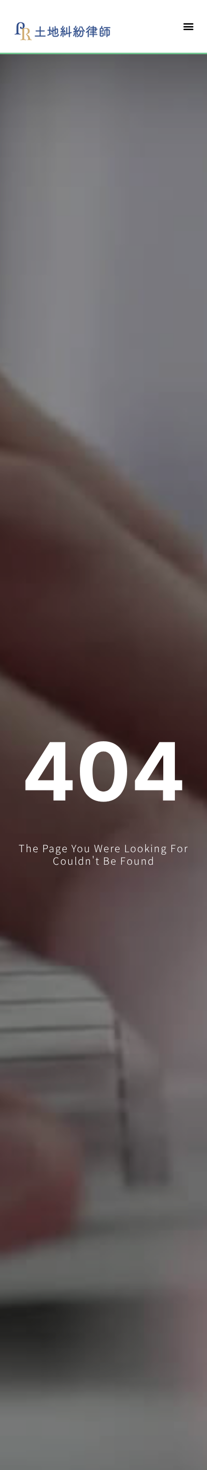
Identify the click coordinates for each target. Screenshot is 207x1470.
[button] (188, 26)
